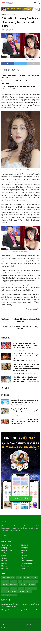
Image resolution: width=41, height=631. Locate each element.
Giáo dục (4, 561)
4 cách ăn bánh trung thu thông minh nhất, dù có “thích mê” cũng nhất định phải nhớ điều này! (24, 421)
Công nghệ (4, 548)
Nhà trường (5, 568)
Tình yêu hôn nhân (27, 561)
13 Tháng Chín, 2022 (17, 404)
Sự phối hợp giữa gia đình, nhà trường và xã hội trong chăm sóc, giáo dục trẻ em (24, 411)
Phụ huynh (24, 545)
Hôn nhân (27, 581)
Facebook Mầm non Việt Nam (10, 622)
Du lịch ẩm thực (6, 550)
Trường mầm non (26, 563)
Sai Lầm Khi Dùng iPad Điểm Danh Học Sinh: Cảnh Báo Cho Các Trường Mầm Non (25, 356)
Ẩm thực (13, 595)
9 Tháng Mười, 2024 (31, 381)
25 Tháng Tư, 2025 (30, 360)
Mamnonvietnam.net (8, 625)
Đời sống (4, 553)
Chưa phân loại (6, 545)
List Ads (34, 581)
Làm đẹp (4, 566)
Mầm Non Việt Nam (19, 350)
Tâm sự (23, 553)
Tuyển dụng (25, 566)
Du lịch (19, 577)
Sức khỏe (24, 550)
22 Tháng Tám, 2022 (17, 415)
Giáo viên (4, 563)
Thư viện (24, 555)
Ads (3, 577)
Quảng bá (24, 548)
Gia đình (4, 558)
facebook (27, 577)
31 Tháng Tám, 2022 (17, 426)
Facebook (4, 555)
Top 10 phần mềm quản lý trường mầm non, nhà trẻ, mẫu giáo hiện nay (24, 401)
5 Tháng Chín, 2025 (31, 350)
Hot (20, 581)
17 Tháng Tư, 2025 (30, 373)
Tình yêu (22, 591)
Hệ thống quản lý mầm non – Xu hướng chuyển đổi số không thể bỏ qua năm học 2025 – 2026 (24, 345)
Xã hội (8, 14)
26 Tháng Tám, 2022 (7, 30)
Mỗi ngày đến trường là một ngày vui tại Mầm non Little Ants (20, 610)
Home (3, 14)
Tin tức (13, 14)
